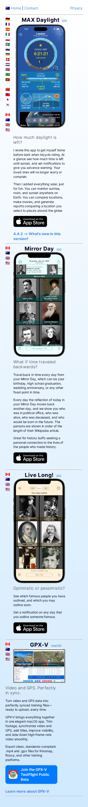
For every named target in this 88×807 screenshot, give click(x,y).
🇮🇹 (7, 34)
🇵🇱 (7, 39)
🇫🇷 (7, 24)
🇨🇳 (7, 89)
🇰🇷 (7, 104)
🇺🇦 (7, 54)
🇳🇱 (7, 64)
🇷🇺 (7, 49)
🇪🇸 (7, 29)
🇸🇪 (7, 44)
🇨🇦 (7, 114)
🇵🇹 (7, 79)
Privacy (76, 8)
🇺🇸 (7, 130)
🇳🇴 (7, 69)
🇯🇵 (7, 99)
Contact (31, 8)
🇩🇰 (7, 59)
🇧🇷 (7, 74)
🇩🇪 (7, 19)
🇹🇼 (7, 94)
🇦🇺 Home (13, 8)
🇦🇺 (7, 119)
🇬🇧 (7, 124)
